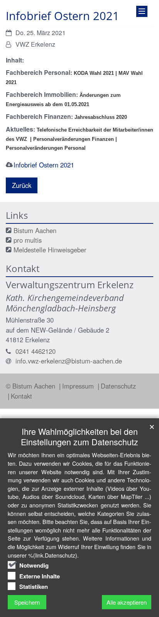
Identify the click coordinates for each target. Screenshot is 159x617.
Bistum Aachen (35, 230)
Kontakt (21, 396)
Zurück (21, 185)
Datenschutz (118, 385)
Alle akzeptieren (127, 602)
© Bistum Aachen (31, 385)
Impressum (79, 385)
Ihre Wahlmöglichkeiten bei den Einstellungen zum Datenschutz (79, 436)
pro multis (28, 240)
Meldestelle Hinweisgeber (50, 249)
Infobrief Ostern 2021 (44, 164)
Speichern (27, 602)
